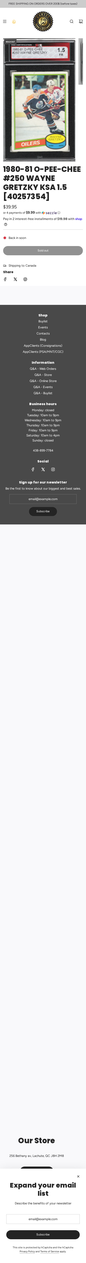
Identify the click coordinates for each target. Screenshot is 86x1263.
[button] (43, 213)
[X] (43, 469)
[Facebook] (33, 469)
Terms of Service (49, 1251)
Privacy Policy (27, 1251)
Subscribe (43, 511)
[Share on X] (15, 280)
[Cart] (80, 21)
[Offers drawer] (13, 21)
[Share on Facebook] (5, 280)
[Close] (78, 1176)
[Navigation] (4, 21)
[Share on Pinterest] (25, 280)
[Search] (71, 21)
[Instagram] (53, 469)
